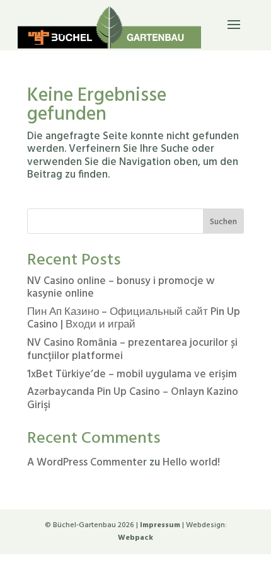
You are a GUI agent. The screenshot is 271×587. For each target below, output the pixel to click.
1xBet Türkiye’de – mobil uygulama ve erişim (132, 374)
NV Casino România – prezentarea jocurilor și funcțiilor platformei (132, 349)
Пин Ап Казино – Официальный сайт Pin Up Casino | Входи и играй (133, 318)
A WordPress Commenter (87, 462)
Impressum (160, 525)
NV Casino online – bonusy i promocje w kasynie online (121, 287)
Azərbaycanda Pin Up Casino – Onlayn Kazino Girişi (132, 398)
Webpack (135, 538)
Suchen (223, 222)
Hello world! (191, 462)
